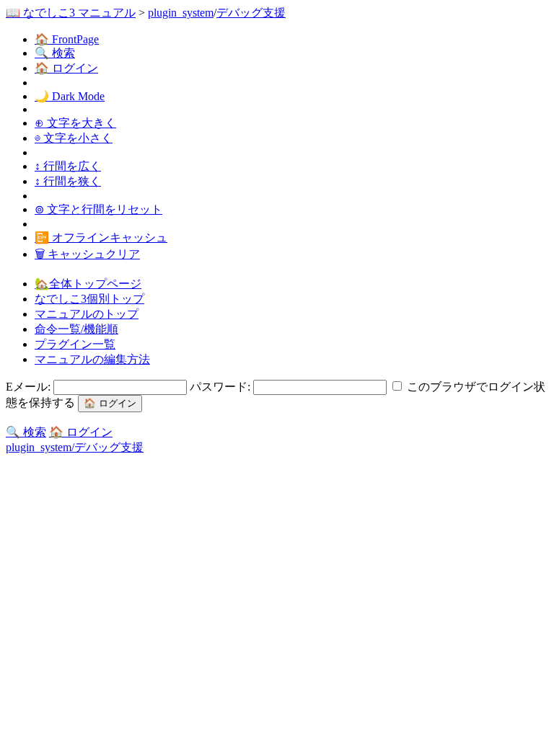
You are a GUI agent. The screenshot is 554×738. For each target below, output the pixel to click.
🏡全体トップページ (88, 283)
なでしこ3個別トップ (89, 299)
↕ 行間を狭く (68, 181)
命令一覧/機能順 (76, 329)
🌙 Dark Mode (70, 96)
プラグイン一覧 (75, 344)
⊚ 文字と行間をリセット (98, 209)
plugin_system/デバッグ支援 (75, 447)
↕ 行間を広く (68, 166)
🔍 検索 (55, 53)
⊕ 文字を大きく (75, 123)
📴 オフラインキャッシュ (101, 237)
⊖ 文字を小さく (74, 138)
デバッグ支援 (251, 12)
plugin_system (181, 12)
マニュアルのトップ (86, 314)
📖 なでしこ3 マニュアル (71, 12)
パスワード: (221, 387)
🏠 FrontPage (67, 39)
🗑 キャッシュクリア (87, 254)
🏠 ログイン (66, 68)
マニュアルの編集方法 (92, 359)
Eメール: (29, 387)
